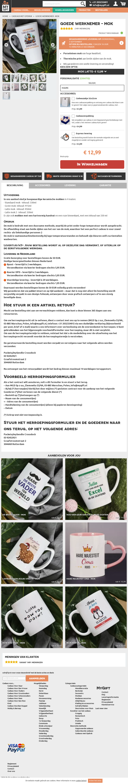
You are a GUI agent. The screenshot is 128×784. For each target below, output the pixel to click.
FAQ (103, 695)
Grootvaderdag (45, 738)
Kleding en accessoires (84, 703)
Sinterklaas (43, 693)
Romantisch (80, 716)
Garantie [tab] (105, 185)
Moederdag (43, 731)
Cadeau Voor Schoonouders (19, 696)
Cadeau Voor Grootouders (18, 693)
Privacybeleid (107, 702)
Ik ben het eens (95, 781)
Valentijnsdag (44, 706)
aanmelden (37, 678)
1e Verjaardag (44, 721)
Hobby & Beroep (14, 708)
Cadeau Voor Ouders (16, 691)
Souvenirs (79, 693)
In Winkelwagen (92, 164)
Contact (105, 692)
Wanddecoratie (81, 688)
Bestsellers (101, 10)
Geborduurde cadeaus (84, 731)
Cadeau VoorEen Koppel (17, 706)
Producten (84, 10)
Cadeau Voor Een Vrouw (17, 688)
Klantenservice (108, 705)
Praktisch (79, 721)
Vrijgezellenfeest (46, 711)
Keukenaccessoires (83, 698)
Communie (43, 723)
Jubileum (42, 703)
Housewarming (45, 698)
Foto (77, 718)
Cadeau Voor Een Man (17, 701)
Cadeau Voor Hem (15, 698)
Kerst (41, 691)
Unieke (78, 723)
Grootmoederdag (46, 736)
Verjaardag (43, 686)
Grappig (78, 713)
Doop (41, 718)
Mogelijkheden (42, 10)
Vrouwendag (44, 728)
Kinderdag (43, 741)
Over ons (11, 771)
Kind (9, 703)
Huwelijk (42, 708)
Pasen (41, 696)
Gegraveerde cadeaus (84, 728)
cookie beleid (81, 781)
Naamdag (43, 688)
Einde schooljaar (45, 726)
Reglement (106, 700)
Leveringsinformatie (110, 697)
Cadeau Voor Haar (15, 686)
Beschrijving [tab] (15, 185)
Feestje (42, 701)
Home (5, 16)
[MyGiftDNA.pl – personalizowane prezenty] (5, 6)
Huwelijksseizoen (64, 10)
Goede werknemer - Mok (47, 16)
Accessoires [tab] (42, 185)
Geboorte (43, 716)
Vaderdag (43, 733)
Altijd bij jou (80, 701)
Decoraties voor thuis (84, 708)
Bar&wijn (79, 691)
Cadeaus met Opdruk (22, 16)
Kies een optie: (69, 67)
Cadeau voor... (21, 10)
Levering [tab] (70, 185)
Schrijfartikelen (81, 706)
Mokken (78, 696)
